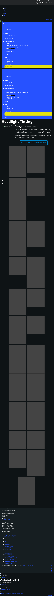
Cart (8, 62)
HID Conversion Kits (9, 556)
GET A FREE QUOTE (8, 66)
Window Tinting (8, 33)
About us (9, 29)
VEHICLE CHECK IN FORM (10, 535)
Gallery (6, 54)
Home (5, 23)
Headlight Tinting (11, 48)
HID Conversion (10, 43)
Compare (50, 595)
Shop (5, 57)
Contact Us (7, 544)
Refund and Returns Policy (10, 547)
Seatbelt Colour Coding (12, 47)
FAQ (8, 31)
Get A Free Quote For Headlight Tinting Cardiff (33, 142)
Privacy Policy (7, 549)
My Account (10, 61)
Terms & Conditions (9, 551)
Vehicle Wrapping (8, 38)
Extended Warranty (8, 546)
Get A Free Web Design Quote (16, 593)
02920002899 (42, 4)
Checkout (9, 64)
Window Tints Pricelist (12, 35)
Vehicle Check (10, 51)
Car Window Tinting (8, 553)
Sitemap (6, 543)
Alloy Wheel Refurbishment (10, 557)
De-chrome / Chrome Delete (13, 50)
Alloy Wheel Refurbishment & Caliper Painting (17, 45)
